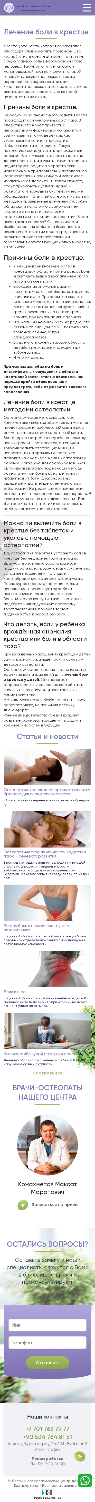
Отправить (47, 1362)
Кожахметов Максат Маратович (47, 1188)
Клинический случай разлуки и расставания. (47, 1054)
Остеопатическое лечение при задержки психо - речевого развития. (45, 854)
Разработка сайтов (47, 1497)
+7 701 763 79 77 (47, 1428)
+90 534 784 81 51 (47, 1437)
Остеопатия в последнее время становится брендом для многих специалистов (47, 792)
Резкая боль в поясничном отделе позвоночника (36, 928)
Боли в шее (15, 992)
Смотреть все (48, 1073)
